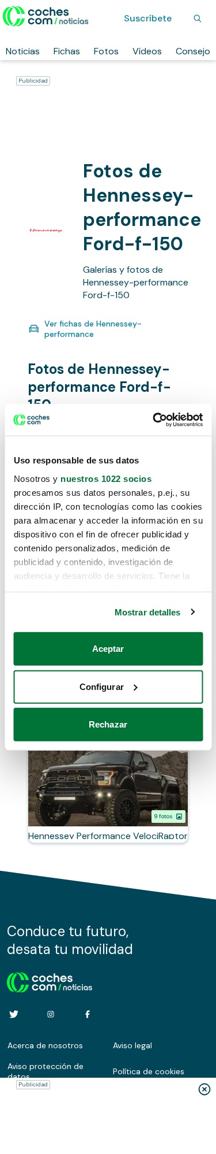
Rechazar (108, 724)
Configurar (101, 686)
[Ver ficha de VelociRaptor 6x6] (108, 793)
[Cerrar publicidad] (204, 1089)
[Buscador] (197, 18)
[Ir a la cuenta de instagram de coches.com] (50, 1014)
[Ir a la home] (46, 16)
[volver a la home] (50, 981)
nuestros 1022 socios (105, 478)
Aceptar (108, 649)
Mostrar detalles (148, 612)
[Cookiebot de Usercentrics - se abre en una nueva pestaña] (154, 419)
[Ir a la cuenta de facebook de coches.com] (87, 1014)
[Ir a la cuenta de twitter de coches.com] (13, 1014)
